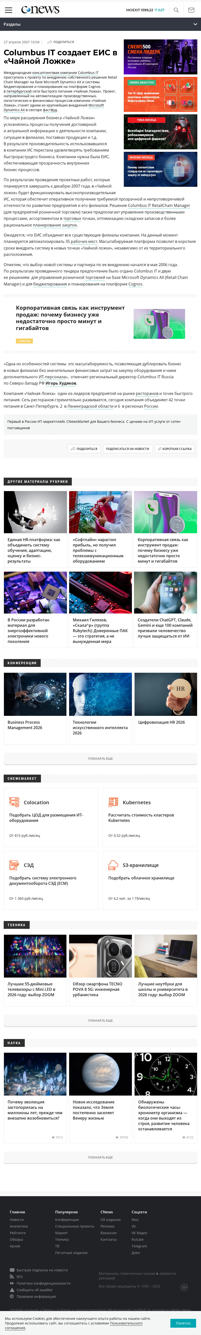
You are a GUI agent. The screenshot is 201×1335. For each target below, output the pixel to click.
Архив (15, 1246)
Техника (62, 1239)
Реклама (107, 1226)
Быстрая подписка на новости (42, 1270)
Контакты (108, 1239)
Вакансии (108, 1232)
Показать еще (100, 758)
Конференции (67, 1219)
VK (134, 1226)
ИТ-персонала (52, 376)
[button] (176, 10)
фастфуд (50, 109)
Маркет (61, 1232)
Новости (17, 1219)
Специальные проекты (74, 1226)
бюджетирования (50, 284)
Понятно (183, 1323)
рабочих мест (84, 241)
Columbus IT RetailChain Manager (159, 205)
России (151, 406)
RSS (20, 1276)
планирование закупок (55, 225)
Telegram (139, 1246)
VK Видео (139, 1232)
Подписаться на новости (127, 449)
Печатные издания (71, 1252)
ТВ (57, 1246)
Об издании (110, 1219)
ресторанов (147, 393)
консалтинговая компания (54, 72)
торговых (72, 218)
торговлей (95, 277)
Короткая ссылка (177, 449)
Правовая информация (36, 1296)
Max (135, 1219)
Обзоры (16, 1239)
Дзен (136, 1252)
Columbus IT (88, 72)
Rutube (138, 1239)
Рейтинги (18, 1232)
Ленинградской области (90, 406)
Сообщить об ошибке (34, 1290)
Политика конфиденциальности (44, 1283)
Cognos (135, 284)
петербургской (19, 91)
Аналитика (19, 1226)
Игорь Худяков (61, 383)
